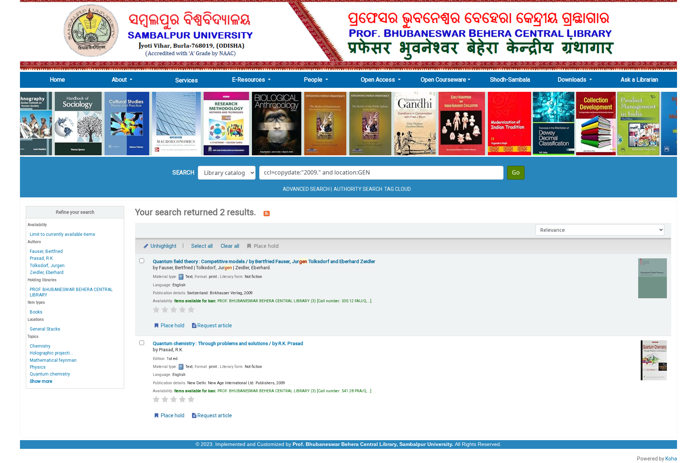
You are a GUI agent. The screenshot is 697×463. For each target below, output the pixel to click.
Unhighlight (162, 246)
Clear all (230, 246)
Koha (671, 459)
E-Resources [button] (249, 79)
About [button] (120, 79)
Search (183, 172)
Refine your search (75, 212)
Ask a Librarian (639, 79)
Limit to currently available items (62, 234)
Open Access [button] (378, 79)
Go (516, 172)
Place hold (172, 325)
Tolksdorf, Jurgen (47, 265)
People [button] (314, 79)
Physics (38, 367)
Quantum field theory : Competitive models (264, 261)
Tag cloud (397, 189)
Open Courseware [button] (443, 79)
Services (186, 80)
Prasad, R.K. (42, 258)
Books (36, 312)
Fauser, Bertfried (46, 251)
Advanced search (306, 189)
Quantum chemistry (50, 374)
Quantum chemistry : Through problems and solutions (228, 343)
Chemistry (40, 346)
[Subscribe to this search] (266, 213)
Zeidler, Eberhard (47, 272)
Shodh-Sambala (510, 79)
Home (59, 79)
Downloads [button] (573, 79)
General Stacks (45, 329)
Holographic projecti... (51, 353)
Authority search (358, 189)
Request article (214, 325)
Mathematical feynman (53, 360)
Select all (202, 246)
